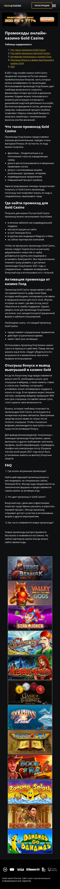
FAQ (12, 66)
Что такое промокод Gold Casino (28, 49)
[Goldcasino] (16, 6)
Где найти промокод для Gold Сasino (30, 53)
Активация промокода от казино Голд (30, 56)
